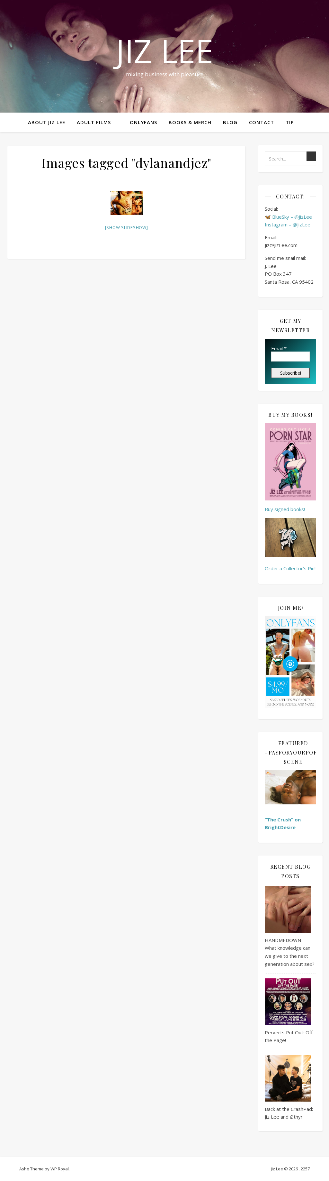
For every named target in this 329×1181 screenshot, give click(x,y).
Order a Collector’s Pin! (290, 568)
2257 (305, 1169)
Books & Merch (190, 122)
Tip (290, 122)
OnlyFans (143, 122)
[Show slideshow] (126, 227)
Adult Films (94, 122)
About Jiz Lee (46, 122)
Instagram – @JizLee (287, 224)
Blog (230, 122)
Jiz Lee (164, 50)
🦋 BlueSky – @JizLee (288, 217)
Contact (261, 122)
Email (279, 348)
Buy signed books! (285, 509)
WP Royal (59, 1169)
